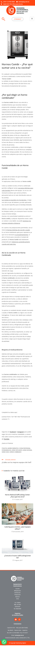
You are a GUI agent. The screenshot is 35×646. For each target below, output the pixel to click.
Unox (17, 598)
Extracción (17, 606)
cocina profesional (24, 448)
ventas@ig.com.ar (19, 635)
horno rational (27, 450)
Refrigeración (17, 590)
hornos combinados (15, 452)
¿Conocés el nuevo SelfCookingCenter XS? (17, 557)
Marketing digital (21, 643)
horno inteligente (17, 450)
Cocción (17, 588)
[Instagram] (19, 619)
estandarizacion (6, 450)
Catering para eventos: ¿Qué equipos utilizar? (17, 528)
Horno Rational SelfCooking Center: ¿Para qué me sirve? (17, 496)
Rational (17, 596)
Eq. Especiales (17, 608)
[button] (4, 642)
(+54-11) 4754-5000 (14, 632)
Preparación (17, 594)
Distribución (17, 592)
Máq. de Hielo (17, 604)
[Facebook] (15, 619)
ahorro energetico (13, 448)
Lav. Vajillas (18, 602)
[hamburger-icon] (32, 19)
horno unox (5, 452)
